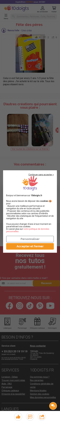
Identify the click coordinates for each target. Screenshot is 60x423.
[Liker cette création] (18, 417)
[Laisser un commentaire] (30, 416)
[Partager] (42, 416)
